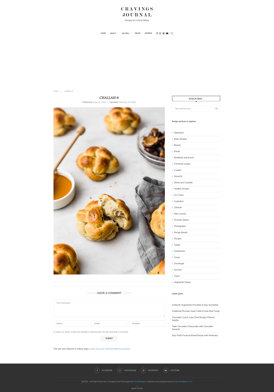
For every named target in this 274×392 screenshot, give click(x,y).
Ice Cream (179, 195)
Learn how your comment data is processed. (110, 349)
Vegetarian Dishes (182, 282)
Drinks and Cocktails (183, 182)
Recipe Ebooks (181, 232)
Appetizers (179, 132)
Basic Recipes (180, 139)
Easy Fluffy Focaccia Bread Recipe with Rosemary (195, 335)
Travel (177, 276)
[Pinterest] (164, 33)
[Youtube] (167, 33)
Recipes (125, 33)
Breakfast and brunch (184, 157)
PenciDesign (139, 381)
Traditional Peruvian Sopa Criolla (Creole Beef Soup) (195, 311)
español (148, 33)
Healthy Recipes (181, 188)
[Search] (171, 33)
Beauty (177, 145)
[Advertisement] (137, 66)
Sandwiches (179, 251)
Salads (177, 245)
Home (103, 33)
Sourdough (179, 263)
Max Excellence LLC (183, 381)
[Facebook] (157, 33)
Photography (180, 226)
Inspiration (179, 201)
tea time (178, 269)
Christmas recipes (182, 164)
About (113, 33)
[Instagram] (160, 33)
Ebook (138, 33)
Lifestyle (178, 207)
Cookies (177, 170)
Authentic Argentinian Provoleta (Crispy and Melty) (195, 305)
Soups (177, 257)
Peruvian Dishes (181, 220)
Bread (177, 151)
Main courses (180, 213)
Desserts (178, 176)
